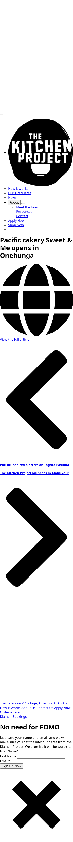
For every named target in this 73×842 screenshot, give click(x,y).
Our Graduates (19, 193)
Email (5, 761)
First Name (9, 751)
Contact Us (45, 708)
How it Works (10, 708)
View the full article (14, 339)
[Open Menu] (1, 114)
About (14, 202)
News (12, 197)
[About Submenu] (23, 203)
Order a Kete (10, 712)
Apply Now (62, 708)
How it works (18, 188)
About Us (28, 708)
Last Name (8, 756)
